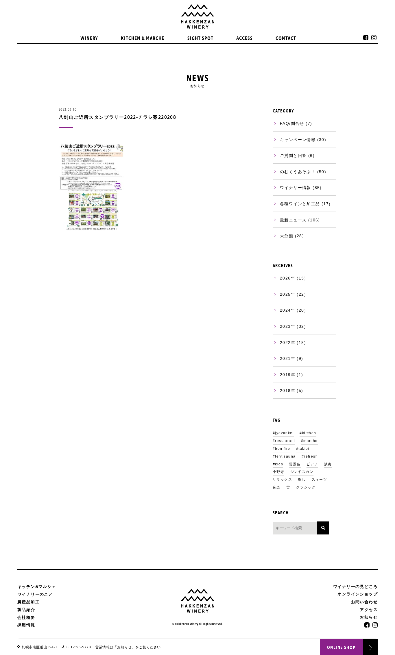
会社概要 (26, 617)
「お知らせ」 (124, 647)
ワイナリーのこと (35, 594)
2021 (285, 358)
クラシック (305, 487)
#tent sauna (284, 456)
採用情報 (26, 625)
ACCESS (244, 38)
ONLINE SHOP (341, 647)
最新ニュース (293, 220)
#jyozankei (283, 433)
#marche (309, 441)
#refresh (310, 456)
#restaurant (284, 441)
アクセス (369, 609)
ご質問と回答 (293, 155)
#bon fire (281, 449)
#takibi (302, 449)
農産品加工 (28, 602)
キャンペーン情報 (297, 139)
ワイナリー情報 (295, 187)
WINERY (89, 38)
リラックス (282, 480)
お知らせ (369, 617)
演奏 (328, 464)
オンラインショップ (357, 594)
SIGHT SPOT (200, 38)
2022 (285, 342)
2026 (285, 278)
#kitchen (308, 433)
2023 (285, 326)
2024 (285, 310)
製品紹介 (26, 609)
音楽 (276, 487)
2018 (285, 390)
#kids (278, 464)
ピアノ (312, 464)
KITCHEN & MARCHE (142, 38)
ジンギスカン (301, 472)
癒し (302, 480)
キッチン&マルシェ (36, 586)
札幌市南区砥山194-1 (39, 647)
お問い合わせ (364, 602)
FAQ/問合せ (292, 123)
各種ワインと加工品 (300, 203)
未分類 (286, 236)
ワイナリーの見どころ (355, 586)
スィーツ (319, 480)
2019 (285, 374)
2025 (285, 294)
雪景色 (294, 464)
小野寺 (278, 472)
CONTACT (286, 38)
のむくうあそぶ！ (297, 171)
